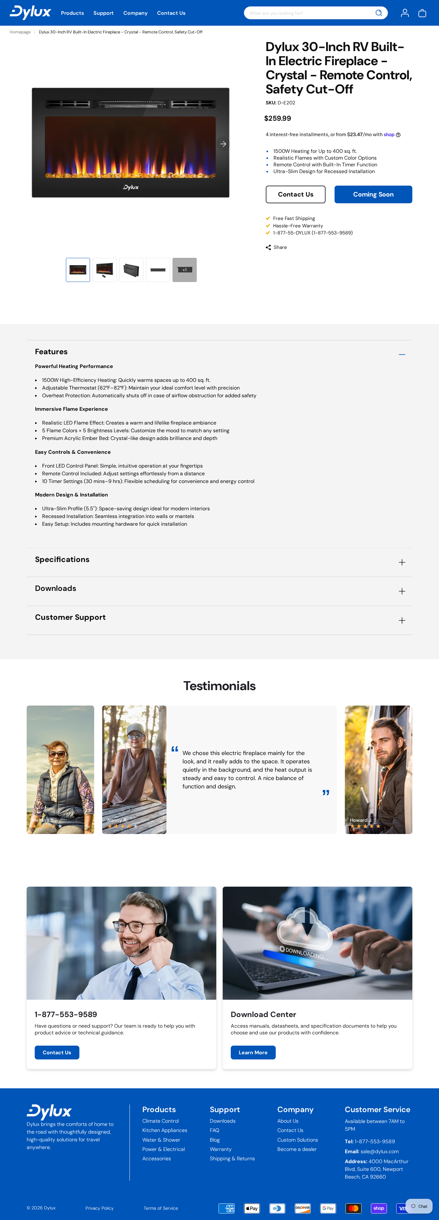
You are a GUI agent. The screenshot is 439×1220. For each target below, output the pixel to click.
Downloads (223, 1121)
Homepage (20, 32)
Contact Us (171, 13)
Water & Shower (161, 1140)
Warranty (221, 1149)
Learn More (253, 1052)
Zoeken (379, 12)
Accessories (156, 1158)
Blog (215, 1140)
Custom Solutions (297, 1140)
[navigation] (78, 270)
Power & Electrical (163, 1149)
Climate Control (160, 1121)
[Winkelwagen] (422, 12)
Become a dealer (297, 1149)
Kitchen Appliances (164, 1130)
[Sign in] (405, 13)
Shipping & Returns (232, 1158)
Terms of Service (161, 1208)
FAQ (214, 1130)
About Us (288, 1121)
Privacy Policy (99, 1208)
